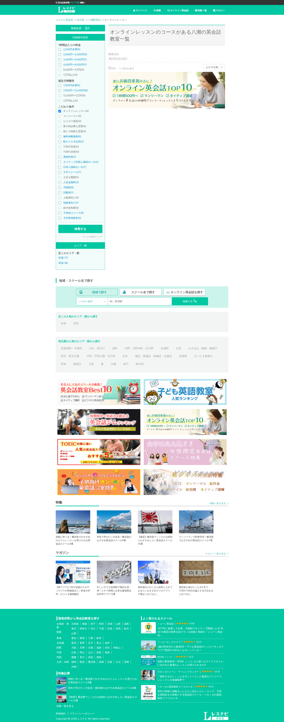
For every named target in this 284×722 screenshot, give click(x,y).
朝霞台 (77, 364)
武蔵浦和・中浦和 (71, 348)
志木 (125, 356)
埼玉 (93, 628)
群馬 (118, 628)
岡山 (82, 652)
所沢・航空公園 (70, 356)
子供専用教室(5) (72, 218)
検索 (158, 10)
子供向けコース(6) (73, 212)
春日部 (140, 364)
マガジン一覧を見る (215, 553)
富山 (98, 642)
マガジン (220, 10)
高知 (90, 657)
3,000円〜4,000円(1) (75, 59)
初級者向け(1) (70, 202)
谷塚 (63, 323)
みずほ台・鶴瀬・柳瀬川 (202, 348)
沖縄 (73, 666)
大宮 (178, 348)
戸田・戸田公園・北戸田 (100, 356)
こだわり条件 (85, 301)
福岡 (73, 661)
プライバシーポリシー (82, 713)
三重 (90, 638)
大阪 (73, 647)
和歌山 (117, 647)
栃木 (126, 628)
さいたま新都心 (203, 356)
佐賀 (109, 661)
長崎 (101, 661)
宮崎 (126, 661)
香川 (82, 657)
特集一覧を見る (218, 503)
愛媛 (73, 657)
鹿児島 (91, 661)
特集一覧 (202, 10)
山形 (118, 623)
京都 (90, 647)
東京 (73, 628)
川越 (113, 364)
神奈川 (83, 628)
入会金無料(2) (71, 182)
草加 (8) (63, 263)
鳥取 (98, 652)
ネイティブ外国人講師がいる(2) (80, 161)
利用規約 (61, 713)
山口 (90, 652)
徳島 (98, 657)
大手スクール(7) (72, 172)
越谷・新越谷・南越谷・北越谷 (153, 356)
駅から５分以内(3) (73, 141)
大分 (118, 661)
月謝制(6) (68, 187)
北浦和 (165, 348)
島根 (107, 652)
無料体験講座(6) (72, 136)
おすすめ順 (212, 67)
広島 (73, 652)
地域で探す (99, 292)
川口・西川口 (97, 348)
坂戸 (126, 364)
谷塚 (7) (63, 257)
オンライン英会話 (179, 10)
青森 (84, 623)
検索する (80, 229)
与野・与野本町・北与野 (139, 348)
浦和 (114, 348)
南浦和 (183, 356)
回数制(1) (68, 192)
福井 (107, 642)
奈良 (107, 647)
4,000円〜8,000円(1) (75, 64)
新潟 (73, 642)
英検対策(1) (69, 156)
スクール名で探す (143, 292)
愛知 (73, 638)
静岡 (82, 638)
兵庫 (82, 647)
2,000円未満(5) (71, 49)
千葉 (101, 628)
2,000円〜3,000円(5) (75, 54)
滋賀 (98, 647)
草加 (76, 323)
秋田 (101, 623)
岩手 (93, 623)
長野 (82, 642)
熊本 (82, 661)
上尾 (91, 364)
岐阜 (98, 638)
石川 (90, 642)
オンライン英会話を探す (187, 292)
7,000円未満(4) (71, 85)
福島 (126, 623)
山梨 (73, 633)
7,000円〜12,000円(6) (75, 90)
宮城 (109, 623)
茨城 (109, 628)
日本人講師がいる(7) (74, 167)
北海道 (75, 623)
